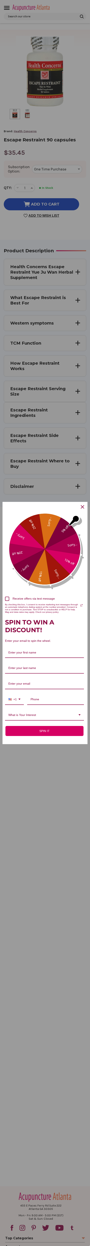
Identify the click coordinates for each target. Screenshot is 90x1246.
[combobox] (14, 699)
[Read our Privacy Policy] (81, 605)
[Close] (82, 507)
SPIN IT (44, 731)
